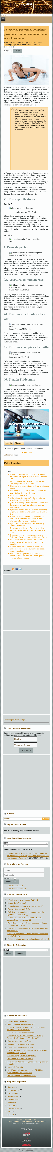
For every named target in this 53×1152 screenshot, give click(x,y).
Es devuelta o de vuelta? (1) (18, 909)
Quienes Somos (13, 1122)
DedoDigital (26, 1145)
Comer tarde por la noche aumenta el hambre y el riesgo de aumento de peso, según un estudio (27, 549)
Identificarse (11, 882)
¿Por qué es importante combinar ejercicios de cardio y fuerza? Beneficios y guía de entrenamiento (29, 505)
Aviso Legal (41, 1122)
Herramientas (12, 1096)
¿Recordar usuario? (15, 885)
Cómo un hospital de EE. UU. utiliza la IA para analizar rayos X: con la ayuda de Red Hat (28, 476)
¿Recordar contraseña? (16, 888)
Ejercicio (10, 1115)
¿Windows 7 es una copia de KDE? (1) (22, 900)
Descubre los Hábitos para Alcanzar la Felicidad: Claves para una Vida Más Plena (28, 536)
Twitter (34, 1120)
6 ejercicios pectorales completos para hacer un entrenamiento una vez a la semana (25, 34)
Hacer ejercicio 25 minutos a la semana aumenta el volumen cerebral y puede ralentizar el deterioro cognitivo (27, 518)
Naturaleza (11, 1087)
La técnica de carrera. (19, 495)
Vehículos (11, 1105)
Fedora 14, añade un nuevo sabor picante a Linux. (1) (28, 939)
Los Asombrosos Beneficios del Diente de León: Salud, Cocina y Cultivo (28, 492)
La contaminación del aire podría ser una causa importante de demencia (28, 482)
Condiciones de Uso (28, 1122)
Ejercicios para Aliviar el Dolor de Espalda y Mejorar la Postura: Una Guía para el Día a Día (28, 512)
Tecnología (11, 1102)
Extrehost (30, 1150)
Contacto (19, 1120)
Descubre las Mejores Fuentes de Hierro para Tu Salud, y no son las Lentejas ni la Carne (27, 530)
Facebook (27, 1120)
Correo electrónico (23, 44)
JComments (26, 452)
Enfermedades (13, 1108)
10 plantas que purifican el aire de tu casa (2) (25, 906)
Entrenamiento (13, 1099)
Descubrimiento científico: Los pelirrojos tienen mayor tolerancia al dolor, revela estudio (27, 542)
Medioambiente (13, 1090)
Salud (15, 455)
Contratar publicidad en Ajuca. (15, 720)
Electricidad (12, 1093)
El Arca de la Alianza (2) (16, 903)
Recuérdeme (8, 878)
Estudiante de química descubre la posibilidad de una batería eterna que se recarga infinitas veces (27, 555)
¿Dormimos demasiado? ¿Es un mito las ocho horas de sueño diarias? (27, 499)
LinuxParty (26, 1133)
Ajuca (26, 3)
